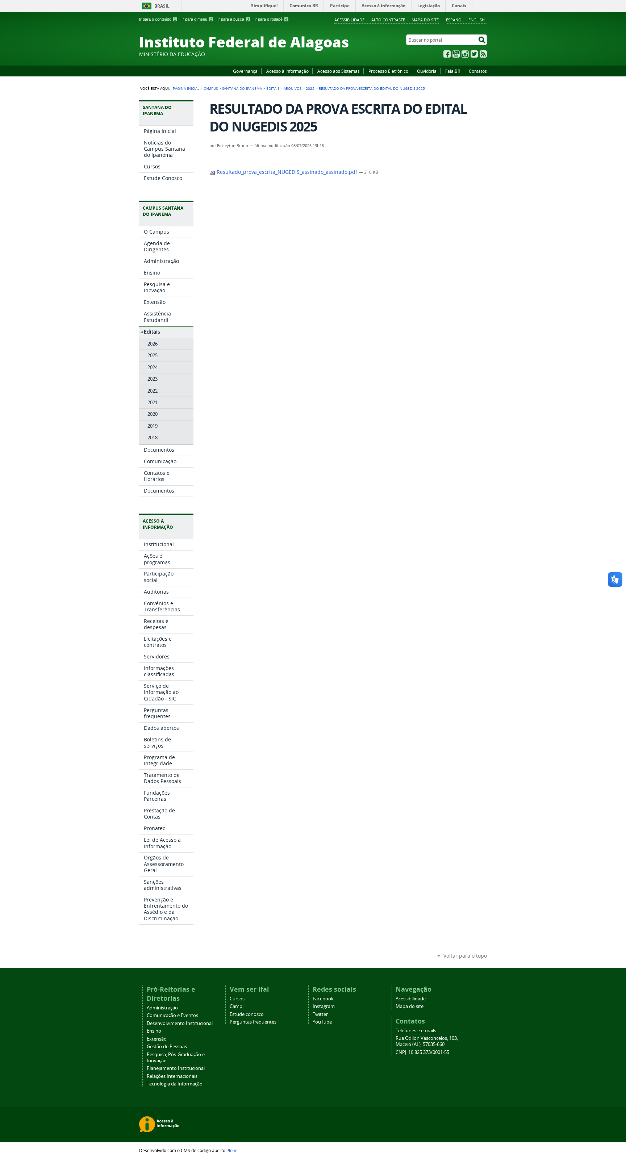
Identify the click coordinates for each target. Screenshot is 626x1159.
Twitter (474, 54)
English (476, 19)
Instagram (465, 54)
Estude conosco (247, 1014)
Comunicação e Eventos (172, 1015)
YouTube (456, 54)
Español (455, 19)
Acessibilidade (349, 19)
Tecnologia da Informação (175, 1084)
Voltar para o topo (465, 955)
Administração (162, 1008)
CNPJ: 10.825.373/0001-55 (422, 1052)
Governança (245, 71)
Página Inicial (186, 88)
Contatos (478, 71)
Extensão (157, 1039)
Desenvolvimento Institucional (180, 1023)
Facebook (447, 54)
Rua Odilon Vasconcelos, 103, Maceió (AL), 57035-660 (427, 1041)
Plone (232, 1150)
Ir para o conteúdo (157, 19)
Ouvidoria (427, 71)
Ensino (154, 1031)
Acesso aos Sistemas (338, 71)
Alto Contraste (388, 19)
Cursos (237, 999)
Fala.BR (452, 71)
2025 (310, 88)
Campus (211, 88)
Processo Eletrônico (388, 71)
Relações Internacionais (172, 1076)
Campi (236, 1006)
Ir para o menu (196, 19)
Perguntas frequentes (253, 1022)
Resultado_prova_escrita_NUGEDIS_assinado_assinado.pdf (287, 172)
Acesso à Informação (287, 71)
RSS (483, 54)
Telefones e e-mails (416, 1031)
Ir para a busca (233, 19)
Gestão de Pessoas (167, 1046)
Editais (272, 88)
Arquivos (292, 88)
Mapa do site (425, 19)
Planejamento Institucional (176, 1068)
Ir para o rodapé (270, 19)
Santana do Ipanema (242, 88)
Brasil (162, 6)
